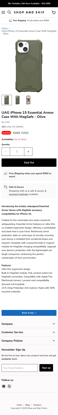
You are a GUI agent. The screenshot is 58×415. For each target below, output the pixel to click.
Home (5, 28)
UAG (7, 122)
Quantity (6, 144)
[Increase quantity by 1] (28, 151)
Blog (28, 405)
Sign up (46, 367)
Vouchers (37, 405)
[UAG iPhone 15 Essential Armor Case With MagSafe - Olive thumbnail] (7, 100)
